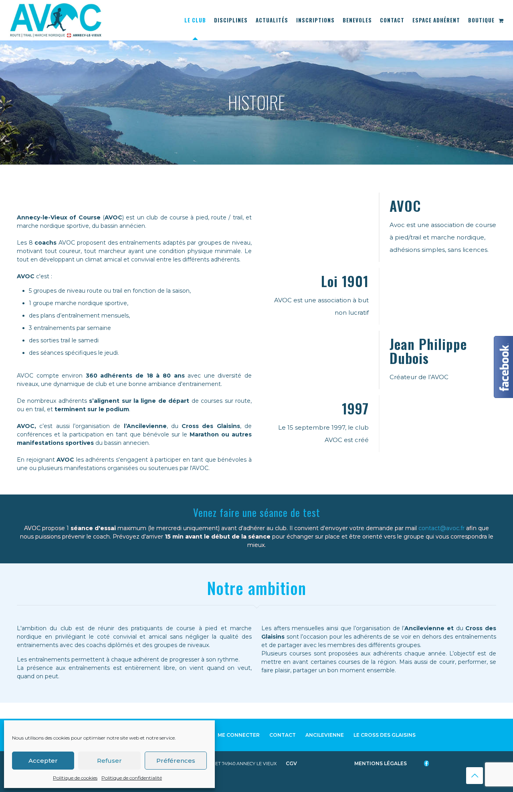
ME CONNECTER (239, 735)
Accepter (43, 760)
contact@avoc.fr (441, 528)
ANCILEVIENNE (324, 735)
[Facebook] (430, 763)
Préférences (175, 760)
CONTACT (282, 735)
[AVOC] (55, 20)
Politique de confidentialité (131, 778)
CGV (292, 763)
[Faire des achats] (502, 20)
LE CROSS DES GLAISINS (384, 735)
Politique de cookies (75, 778)
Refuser (109, 760)
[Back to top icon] (474, 775)
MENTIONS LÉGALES (381, 763)
